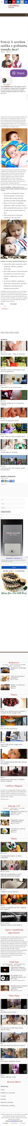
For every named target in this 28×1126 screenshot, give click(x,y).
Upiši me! (14, 567)
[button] (14, 558)
